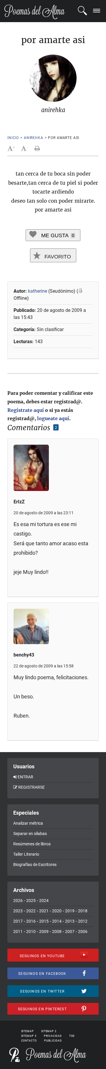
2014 (57, 921)
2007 (69, 931)
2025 (31, 900)
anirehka (33, 138)
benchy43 (24, 655)
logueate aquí (53, 418)
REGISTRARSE (31, 787)
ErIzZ (19, 502)
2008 (57, 931)
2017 (18, 921)
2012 (82, 921)
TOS (72, 1035)
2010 (31, 931)
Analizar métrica (28, 823)
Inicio (13, 138)
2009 (44, 931)
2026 (18, 900)
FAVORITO (57, 257)
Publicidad (53, 1040)
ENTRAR (25, 777)
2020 (57, 911)
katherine (37, 291)
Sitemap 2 (49, 1031)
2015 (44, 921)
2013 (69, 921)
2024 (44, 900)
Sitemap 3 (29, 1035)
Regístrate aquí (25, 410)
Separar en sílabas (30, 833)
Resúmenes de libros (32, 844)
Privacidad (53, 1035)
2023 (18, 911)
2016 (31, 921)
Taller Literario (26, 854)
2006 (82, 931)
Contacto (29, 1040)
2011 (18, 931)
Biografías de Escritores (35, 864)
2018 (82, 911)
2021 (44, 911)
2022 (31, 911)
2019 (69, 911)
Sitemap (27, 1031)
